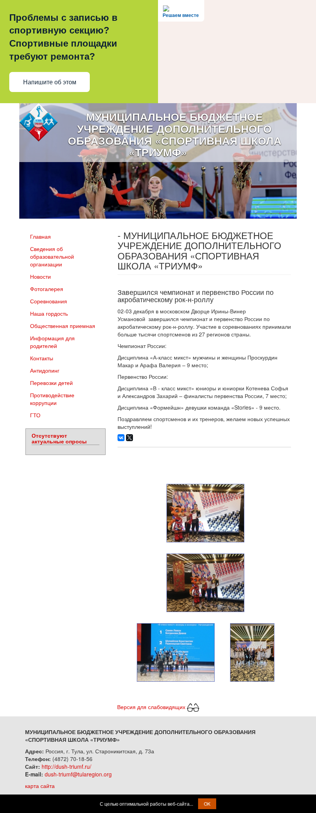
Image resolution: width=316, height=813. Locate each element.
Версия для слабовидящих (152, 707)
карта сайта (40, 786)
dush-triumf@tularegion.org (78, 774)
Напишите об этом (49, 82)
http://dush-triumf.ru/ (66, 766)
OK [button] (207, 803)
